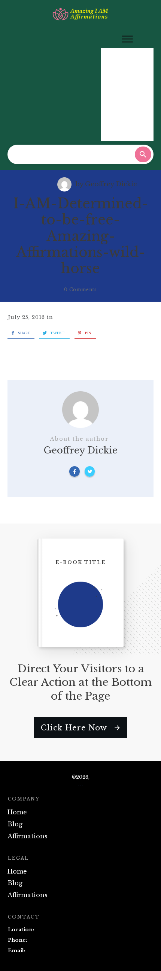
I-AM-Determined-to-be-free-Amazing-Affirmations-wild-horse (80, 236)
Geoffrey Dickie (111, 184)
